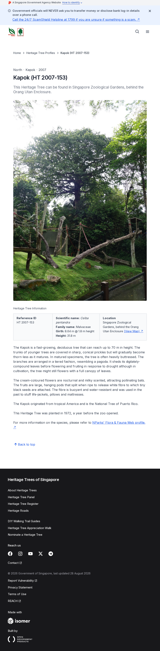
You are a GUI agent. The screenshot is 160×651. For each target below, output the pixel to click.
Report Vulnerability (21, 581)
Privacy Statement (20, 587)
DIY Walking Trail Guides (24, 521)
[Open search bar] (137, 31)
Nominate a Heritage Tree (25, 534)
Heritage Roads (18, 510)
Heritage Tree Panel (21, 497)
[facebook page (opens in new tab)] (10, 553)
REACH (14, 601)
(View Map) (133, 331)
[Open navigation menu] (147, 31)
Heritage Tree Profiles (40, 53)
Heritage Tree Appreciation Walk (29, 528)
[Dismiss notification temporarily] (150, 11)
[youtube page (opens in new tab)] (30, 553)
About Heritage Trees (22, 490)
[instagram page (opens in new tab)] (20, 553)
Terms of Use (17, 594)
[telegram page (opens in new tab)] (50, 553)
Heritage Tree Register (23, 504)
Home (17, 53)
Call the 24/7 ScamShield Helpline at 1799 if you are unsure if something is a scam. (76, 19)
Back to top (26, 444)
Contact (15, 563)
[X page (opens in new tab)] (40, 553)
